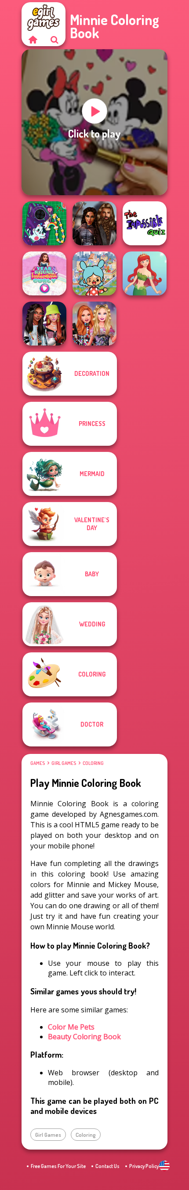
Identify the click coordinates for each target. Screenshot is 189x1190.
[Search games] (54, 39)
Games (37, 763)
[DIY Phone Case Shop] (44, 223)
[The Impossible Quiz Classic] (145, 223)
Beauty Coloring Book (84, 1036)
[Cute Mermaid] (145, 273)
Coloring (93, 763)
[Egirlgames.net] (33, 39)
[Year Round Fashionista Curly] (44, 273)
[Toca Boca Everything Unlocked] (94, 273)
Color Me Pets (71, 1027)
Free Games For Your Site (58, 1166)
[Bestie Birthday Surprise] (94, 324)
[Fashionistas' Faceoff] (44, 324)
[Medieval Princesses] (94, 223)
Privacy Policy (144, 1166)
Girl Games (63, 763)
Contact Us (107, 1166)
